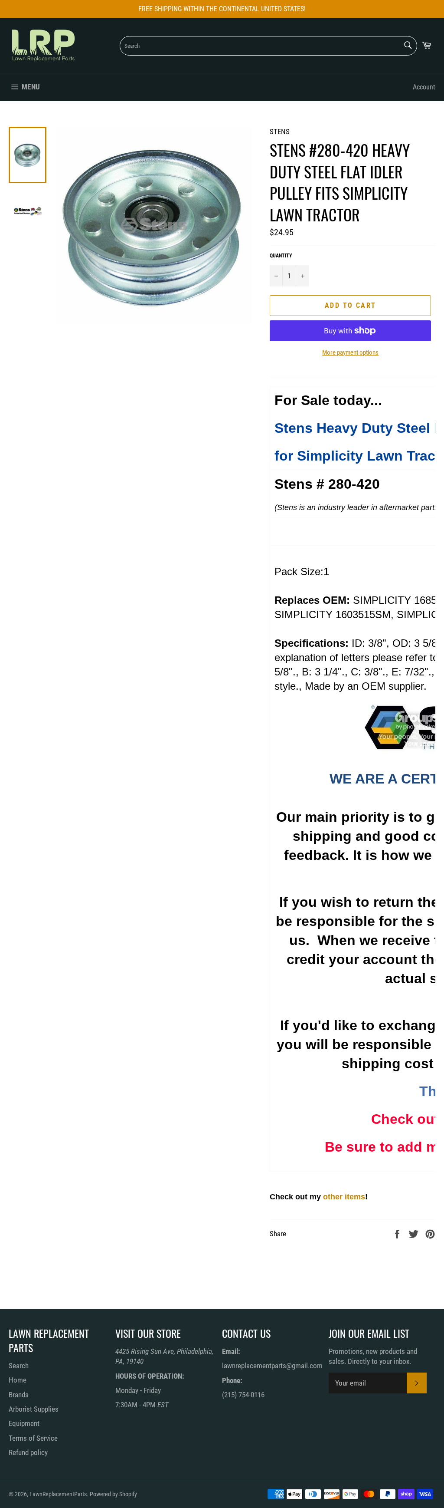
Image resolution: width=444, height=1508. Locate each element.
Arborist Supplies (34, 1409)
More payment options (350, 352)
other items (344, 1196)
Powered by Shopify (113, 1494)
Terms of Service (33, 1438)
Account (424, 87)
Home (17, 1380)
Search (19, 1365)
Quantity (281, 256)
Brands (19, 1394)
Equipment (24, 1423)
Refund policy (28, 1452)
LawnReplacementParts (58, 1494)
